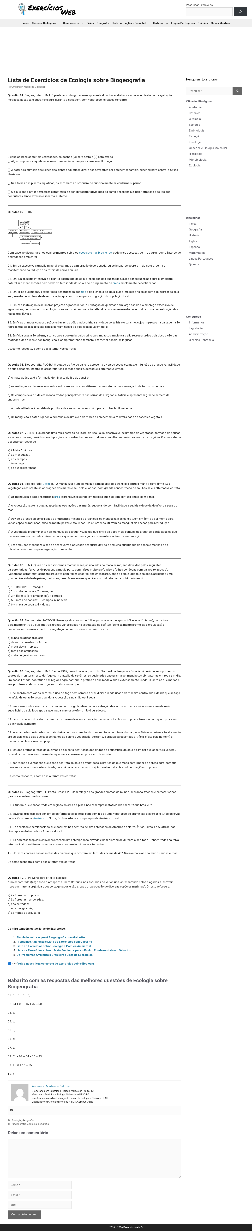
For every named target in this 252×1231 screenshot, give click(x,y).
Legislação (196, 328)
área (57, 496)
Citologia (195, 119)
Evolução (195, 136)
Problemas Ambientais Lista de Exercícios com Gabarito (54, 941)
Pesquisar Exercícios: (199, 5)
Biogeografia (19, 1124)
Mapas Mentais (220, 23)
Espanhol (195, 247)
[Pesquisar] (237, 91)
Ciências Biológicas (44, 23)
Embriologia (196, 130)
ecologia (32, 1124)
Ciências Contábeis (201, 340)
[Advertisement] (126, 49)
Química (203, 23)
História (117, 23)
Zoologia (195, 165)
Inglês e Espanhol (135, 23)
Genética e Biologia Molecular (208, 148)
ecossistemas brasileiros (95, 252)
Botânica (194, 113)
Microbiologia (198, 159)
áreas (116, 283)
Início (25, 23)
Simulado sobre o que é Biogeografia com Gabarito (50, 937)
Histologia (195, 153)
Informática (196, 322)
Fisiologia (195, 142)
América (38, 818)
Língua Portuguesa (183, 23)
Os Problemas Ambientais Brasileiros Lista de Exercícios (54, 955)
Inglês (193, 241)
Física (90, 23)
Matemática (161, 23)
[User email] (11, 1110)
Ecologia (16, 1120)
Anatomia (195, 107)
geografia (43, 1124)
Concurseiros (71, 23)
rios (83, 291)
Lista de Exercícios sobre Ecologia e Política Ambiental (53, 946)
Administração (198, 334)
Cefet (46, 483)
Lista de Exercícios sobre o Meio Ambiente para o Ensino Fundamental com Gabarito (73, 950)
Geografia (103, 23)
